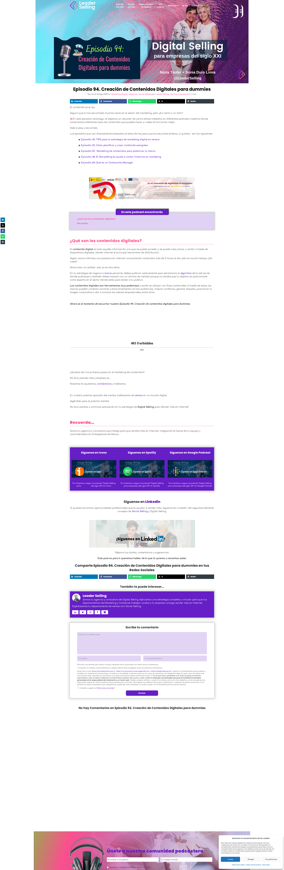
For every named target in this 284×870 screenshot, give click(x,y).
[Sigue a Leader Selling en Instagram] (90, 612)
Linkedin (152, 501)
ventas (139, 395)
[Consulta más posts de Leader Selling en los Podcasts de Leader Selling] (104, 612)
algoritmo (186, 273)
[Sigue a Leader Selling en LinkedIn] (75, 612)
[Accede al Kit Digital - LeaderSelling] (142, 188)
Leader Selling (162, 94)
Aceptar (230, 859)
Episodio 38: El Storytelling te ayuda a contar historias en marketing (121, 157)
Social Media (145, 94)
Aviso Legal (266, 865)
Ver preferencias (271, 859)
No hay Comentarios (180, 94)
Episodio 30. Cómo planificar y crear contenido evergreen (114, 145)
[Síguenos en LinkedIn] (142, 533)
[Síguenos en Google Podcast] (190, 469)
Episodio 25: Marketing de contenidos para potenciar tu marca (118, 151)
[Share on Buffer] (3, 242)
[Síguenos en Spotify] (142, 469)
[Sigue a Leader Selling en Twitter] (83, 612)
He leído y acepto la (97, 688)
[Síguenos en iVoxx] (94, 469)
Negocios (133, 94)
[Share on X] (3, 225)
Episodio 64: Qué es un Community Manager (107, 162)
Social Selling (140, 511)
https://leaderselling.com (161, 671)
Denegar (251, 859)
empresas (86, 486)
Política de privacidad (253, 865)
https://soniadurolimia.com (102, 671)
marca (108, 273)
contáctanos (104, 384)
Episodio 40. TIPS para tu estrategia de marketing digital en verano (120, 139)
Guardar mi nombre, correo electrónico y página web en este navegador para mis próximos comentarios (120, 668)
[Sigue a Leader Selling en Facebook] (97, 612)
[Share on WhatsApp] (3, 236)
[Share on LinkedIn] (3, 220)
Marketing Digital (119, 94)
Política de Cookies (238, 865)
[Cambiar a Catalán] (208, 5)
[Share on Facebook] (3, 231)
